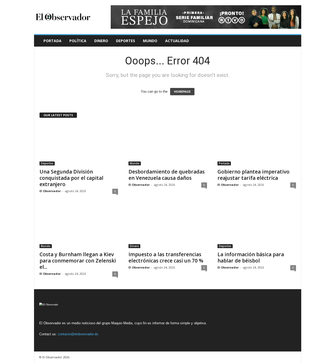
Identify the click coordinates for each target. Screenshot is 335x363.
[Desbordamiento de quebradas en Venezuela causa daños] (168, 144)
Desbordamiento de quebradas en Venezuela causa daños (167, 174)
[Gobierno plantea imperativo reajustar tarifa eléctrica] (256, 144)
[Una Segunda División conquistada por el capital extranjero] (79, 144)
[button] (293, 41)
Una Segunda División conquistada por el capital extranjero (71, 178)
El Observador (50, 191)
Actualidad (177, 40)
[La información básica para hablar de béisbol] (256, 227)
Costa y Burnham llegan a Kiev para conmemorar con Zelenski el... (78, 260)
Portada (52, 40)
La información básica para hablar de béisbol (250, 257)
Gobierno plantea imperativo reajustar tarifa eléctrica (253, 174)
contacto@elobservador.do (78, 334)
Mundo (150, 40)
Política (77, 40)
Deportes (125, 40)
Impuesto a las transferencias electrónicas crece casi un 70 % (166, 257)
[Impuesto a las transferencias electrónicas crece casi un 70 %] (168, 227)
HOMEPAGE (182, 91)
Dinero (101, 40)
